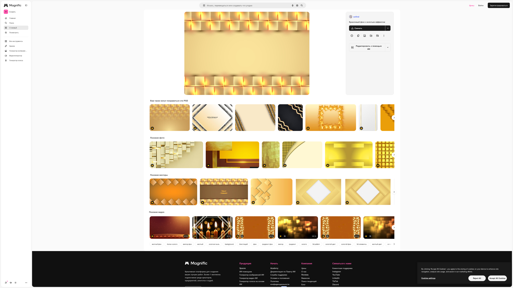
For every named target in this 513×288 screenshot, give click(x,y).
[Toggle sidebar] (26, 5)
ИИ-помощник (245, 271)
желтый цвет (377, 244)
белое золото (172, 244)
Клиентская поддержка (342, 268)
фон (254, 244)
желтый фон (156, 244)
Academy (274, 268)
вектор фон (187, 244)
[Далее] (394, 117)
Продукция (245, 263)
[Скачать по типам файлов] (387, 28)
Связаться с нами (341, 263)
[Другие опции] (383, 35)
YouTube (336, 274)
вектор (280, 244)
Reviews (304, 274)
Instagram (336, 271)
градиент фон (267, 244)
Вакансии (305, 278)
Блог (303, 284)
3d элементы (362, 244)
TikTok (335, 281)
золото (304, 244)
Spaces (242, 268)
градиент (292, 244)
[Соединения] (6, 283)
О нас (303, 271)
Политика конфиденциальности (279, 282)
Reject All (477, 278)
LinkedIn (336, 278)
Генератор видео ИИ (248, 278)
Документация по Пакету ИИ (282, 271)
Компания (306, 263)
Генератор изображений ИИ (251, 274)
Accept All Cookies (497, 278)
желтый (200, 244)
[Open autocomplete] (203, 5)
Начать (274, 263)
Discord (335, 284)
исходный (202, 16)
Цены (471, 5)
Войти (480, 5)
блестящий (243, 244)
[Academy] (11, 283)
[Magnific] (196, 264)
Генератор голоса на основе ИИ (251, 282)
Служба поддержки (278, 274)
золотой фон (346, 244)
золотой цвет (330, 244)
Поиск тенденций (308, 281)
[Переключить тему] (15, 283)
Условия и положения (279, 278)
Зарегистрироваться (499, 5)
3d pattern (316, 244)
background (229, 244)
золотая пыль (214, 244)
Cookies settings (428, 278)
